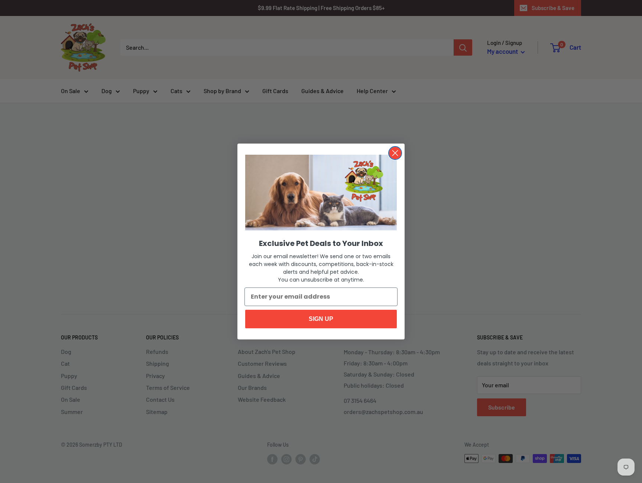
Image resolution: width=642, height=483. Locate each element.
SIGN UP (321, 319)
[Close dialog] (395, 153)
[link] (321, 192)
